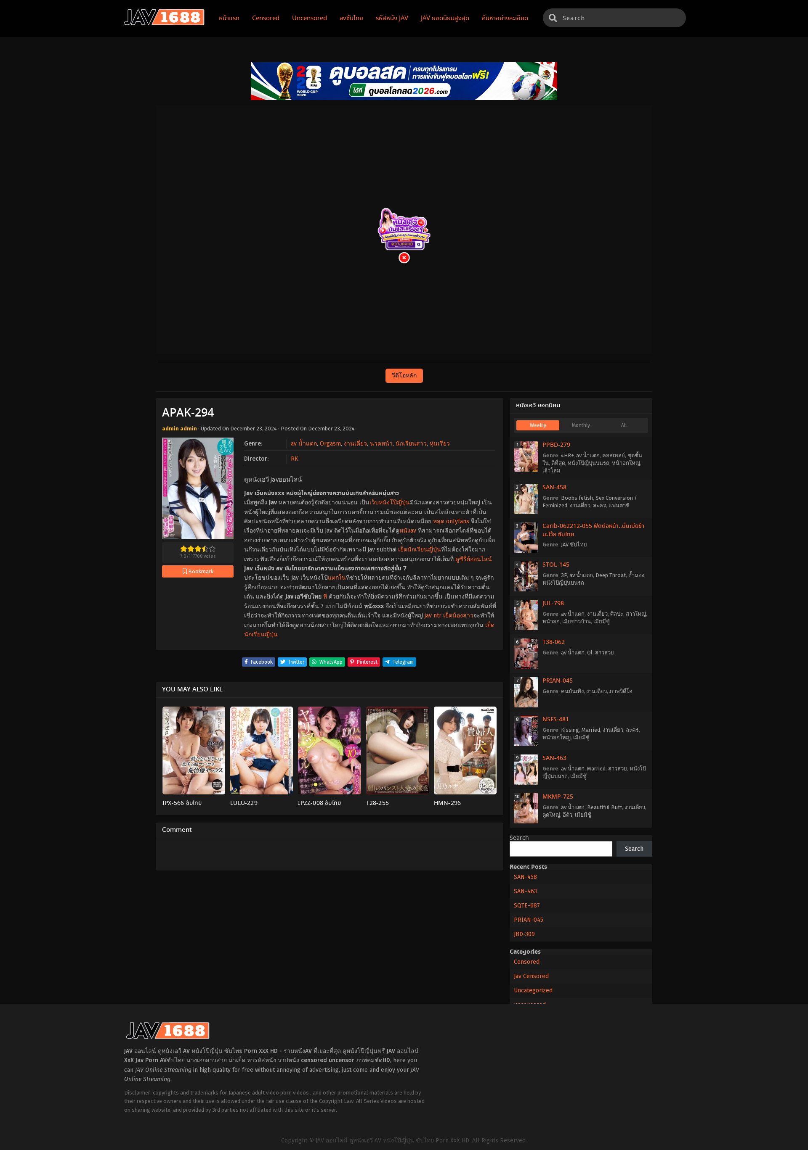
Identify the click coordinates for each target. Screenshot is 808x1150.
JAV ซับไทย (574, 544)
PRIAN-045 (557, 681)
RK (294, 458)
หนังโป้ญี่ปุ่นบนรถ (588, 463)
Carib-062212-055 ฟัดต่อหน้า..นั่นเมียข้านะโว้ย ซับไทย (593, 530)
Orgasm (330, 443)
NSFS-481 (555, 719)
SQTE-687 (527, 905)
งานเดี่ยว (355, 443)
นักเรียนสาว (411, 443)
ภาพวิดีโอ (621, 691)
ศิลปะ (616, 614)
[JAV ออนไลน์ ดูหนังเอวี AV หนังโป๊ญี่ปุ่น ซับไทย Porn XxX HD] (164, 23)
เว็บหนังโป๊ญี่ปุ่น (389, 502)
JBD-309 (524, 934)
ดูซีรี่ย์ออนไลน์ (473, 559)
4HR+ (567, 455)
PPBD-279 (556, 445)
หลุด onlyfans (451, 521)
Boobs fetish (577, 498)
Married (591, 730)
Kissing (570, 730)
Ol (590, 652)
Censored (527, 961)
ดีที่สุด (558, 463)
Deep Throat (610, 575)
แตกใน (337, 577)
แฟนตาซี (619, 505)
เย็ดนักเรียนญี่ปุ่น (419, 549)
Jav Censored (531, 976)
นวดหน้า (381, 443)
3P (564, 575)
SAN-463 (554, 758)
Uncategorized (533, 990)
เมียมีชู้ (601, 621)
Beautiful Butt (604, 807)
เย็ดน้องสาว (458, 615)
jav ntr (433, 615)
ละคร (599, 505)
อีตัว (567, 815)
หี (325, 596)
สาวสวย (604, 652)
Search (519, 838)
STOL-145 (555, 565)
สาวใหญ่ (636, 614)
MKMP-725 (557, 797)
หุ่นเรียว (440, 443)
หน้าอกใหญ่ (626, 463)
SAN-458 (554, 487)
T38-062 (553, 642)
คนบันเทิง (572, 691)
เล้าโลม (551, 470)
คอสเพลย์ (613, 455)
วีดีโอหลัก (404, 375)
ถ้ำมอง (636, 575)
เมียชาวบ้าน (576, 621)
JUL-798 (553, 603)
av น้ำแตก (304, 443)
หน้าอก (551, 621)
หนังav (407, 530)
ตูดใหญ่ (551, 815)
